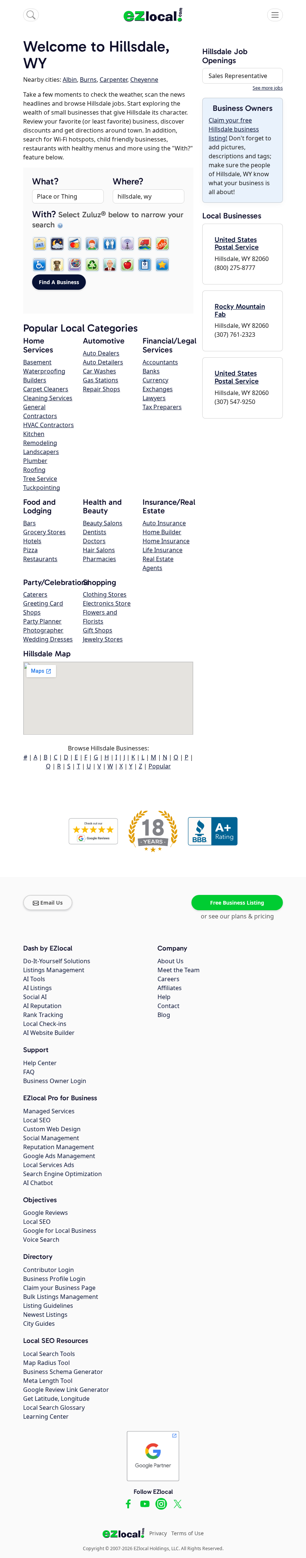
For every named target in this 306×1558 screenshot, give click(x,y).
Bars (29, 523)
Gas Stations (100, 380)
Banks (151, 371)
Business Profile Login (54, 1279)
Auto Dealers (101, 353)
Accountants (160, 362)
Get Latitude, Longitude (56, 1398)
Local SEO (37, 1120)
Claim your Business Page (59, 1288)
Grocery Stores (44, 532)
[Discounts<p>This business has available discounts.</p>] (162, 243)
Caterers (35, 594)
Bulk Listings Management (60, 1297)
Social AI (35, 997)
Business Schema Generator (63, 1372)
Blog (163, 1015)
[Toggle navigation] (275, 15)
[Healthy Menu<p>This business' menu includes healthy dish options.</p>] (127, 264)
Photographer (43, 630)
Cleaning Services (47, 398)
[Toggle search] (31, 15)
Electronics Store (107, 603)
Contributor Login (48, 1270)
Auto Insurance (164, 523)
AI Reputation (42, 1006)
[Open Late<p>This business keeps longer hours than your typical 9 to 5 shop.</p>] (57, 243)
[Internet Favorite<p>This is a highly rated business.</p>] (162, 264)
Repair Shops (101, 389)
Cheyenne (144, 79)
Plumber (35, 461)
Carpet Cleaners (45, 389)
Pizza (30, 550)
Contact (168, 1006)
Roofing (34, 470)
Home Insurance (166, 541)
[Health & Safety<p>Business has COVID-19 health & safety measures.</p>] (144, 264)
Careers (168, 979)
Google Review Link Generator (66, 1390)
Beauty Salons (102, 523)
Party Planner (42, 621)
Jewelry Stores (103, 639)
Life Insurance (162, 550)
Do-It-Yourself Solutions (56, 961)
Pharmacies (99, 559)
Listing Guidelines (48, 1306)
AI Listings (37, 988)
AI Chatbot (38, 1183)
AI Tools (34, 979)
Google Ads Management (59, 1156)
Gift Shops (97, 630)
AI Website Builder (49, 1033)
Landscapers (41, 452)
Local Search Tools (49, 1354)
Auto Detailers (103, 362)
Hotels (32, 541)
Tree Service (40, 479)
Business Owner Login (54, 1081)
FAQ (29, 1072)
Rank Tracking (43, 1015)
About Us (170, 961)
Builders (34, 380)
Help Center (40, 1063)
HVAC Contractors (48, 425)
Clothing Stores (105, 594)
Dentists (94, 532)
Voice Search (41, 1239)
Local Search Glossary (54, 1407)
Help (164, 997)
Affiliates (169, 988)
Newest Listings (45, 1314)
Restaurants (40, 559)
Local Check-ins (44, 1024)
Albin (70, 79)
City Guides (39, 1323)
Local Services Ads (48, 1165)
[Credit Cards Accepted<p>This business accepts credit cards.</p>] (74, 243)
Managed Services (49, 1111)
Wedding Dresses (48, 639)
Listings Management (53, 970)
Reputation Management (58, 1147)
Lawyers (154, 398)
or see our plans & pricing (237, 916)
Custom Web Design (52, 1129)
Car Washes (99, 371)
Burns (88, 79)
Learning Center (46, 1416)
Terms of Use (187, 1533)
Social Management (51, 1138)
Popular (160, 766)
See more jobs (268, 88)
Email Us (51, 902)
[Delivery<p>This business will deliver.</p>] (144, 243)
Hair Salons (99, 550)
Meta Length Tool (47, 1381)
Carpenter (113, 79)
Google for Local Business (59, 1230)
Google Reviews (45, 1213)
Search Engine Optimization (62, 1174)
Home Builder (162, 532)
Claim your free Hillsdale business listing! (234, 129)
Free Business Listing (237, 902)
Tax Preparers (162, 407)
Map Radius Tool (46, 1363)
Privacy (158, 1533)
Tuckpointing (41, 487)
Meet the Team (178, 970)
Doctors (94, 541)
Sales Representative (238, 76)
